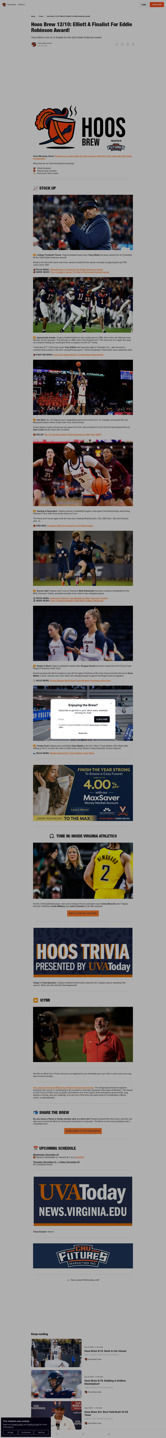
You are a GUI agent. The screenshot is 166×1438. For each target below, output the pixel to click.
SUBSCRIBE (102, 719)
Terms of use (94, 725)
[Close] (111, 703)
